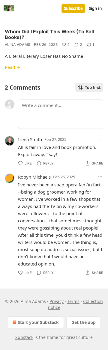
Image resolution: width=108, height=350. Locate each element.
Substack (24, 337)
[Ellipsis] (100, 139)
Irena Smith (30, 139)
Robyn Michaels (34, 177)
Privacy (57, 301)
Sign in (95, 8)
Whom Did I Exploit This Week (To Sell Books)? (49, 34)
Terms (73, 301)
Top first (93, 87)
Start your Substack (38, 322)
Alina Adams (17, 44)
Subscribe (73, 8)
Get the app (83, 322)
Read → (12, 67)
